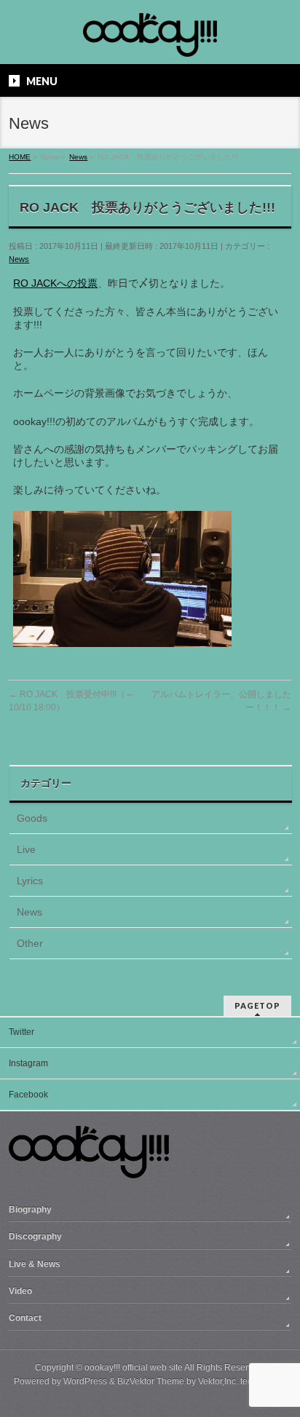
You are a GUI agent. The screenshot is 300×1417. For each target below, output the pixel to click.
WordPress (85, 1381)
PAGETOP (257, 1005)
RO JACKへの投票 (55, 283)
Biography (30, 1209)
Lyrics (30, 880)
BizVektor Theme (150, 1381)
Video (20, 1291)
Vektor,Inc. (218, 1381)
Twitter (21, 1032)
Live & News (34, 1264)
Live (26, 849)
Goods (32, 818)
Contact (25, 1318)
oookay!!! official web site (133, 1367)
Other (30, 943)
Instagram (28, 1063)
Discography (35, 1236)
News (19, 259)
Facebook (28, 1094)
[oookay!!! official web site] (149, 40)
